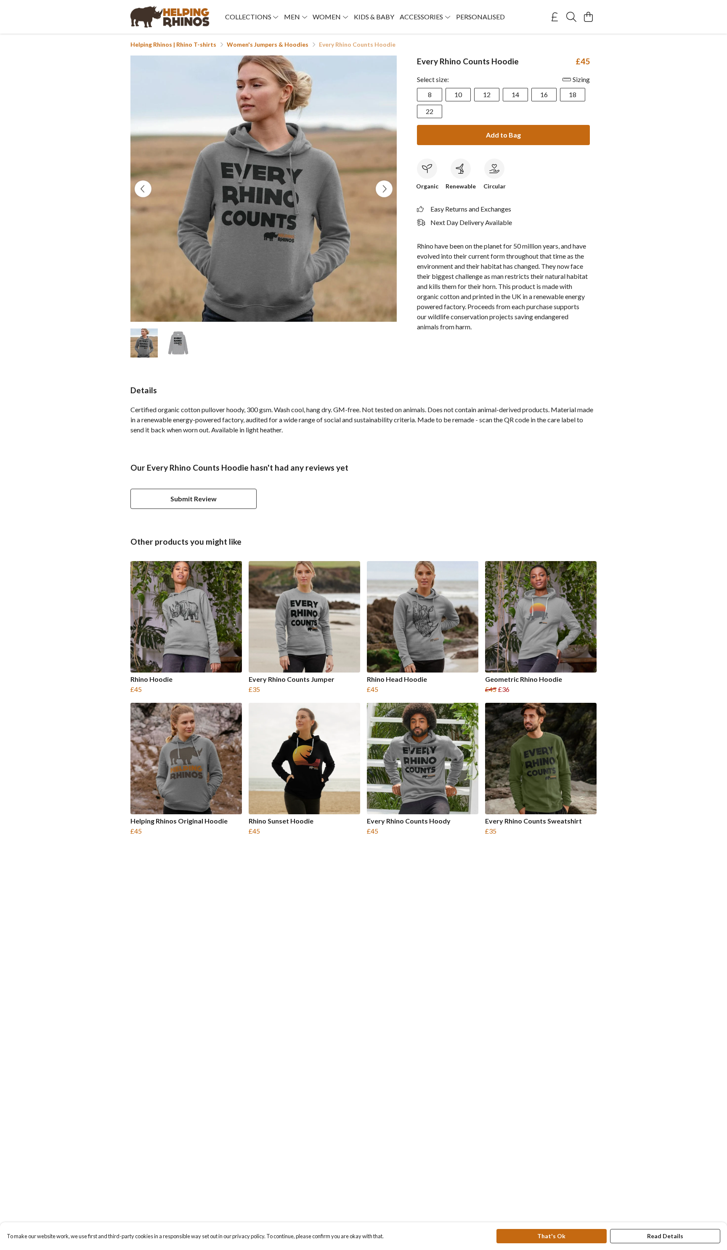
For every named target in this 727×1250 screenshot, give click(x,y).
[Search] (571, 16)
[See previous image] (143, 188)
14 (515, 94)
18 (572, 94)
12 (487, 94)
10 (458, 94)
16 (544, 94)
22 (429, 111)
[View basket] (588, 16)
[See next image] (384, 188)
